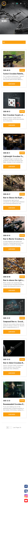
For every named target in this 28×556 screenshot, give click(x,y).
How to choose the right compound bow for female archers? (14, 280)
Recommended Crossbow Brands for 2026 (14, 404)
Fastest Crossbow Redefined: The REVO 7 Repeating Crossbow (14, 73)
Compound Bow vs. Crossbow (14, 321)
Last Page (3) (17, 427)
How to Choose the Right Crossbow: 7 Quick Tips (14, 197)
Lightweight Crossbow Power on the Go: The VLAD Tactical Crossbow (14, 156)
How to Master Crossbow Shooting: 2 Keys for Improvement (14, 239)
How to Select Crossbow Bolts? (14, 363)
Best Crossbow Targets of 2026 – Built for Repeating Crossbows (14, 115)
